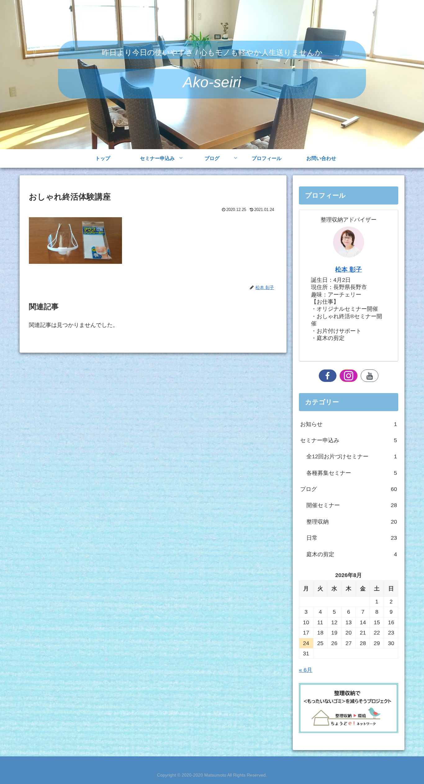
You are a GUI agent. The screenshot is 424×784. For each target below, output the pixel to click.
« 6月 (305, 670)
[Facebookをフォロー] (328, 375)
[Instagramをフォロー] (349, 375)
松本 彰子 (348, 269)
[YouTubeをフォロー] (370, 375)
